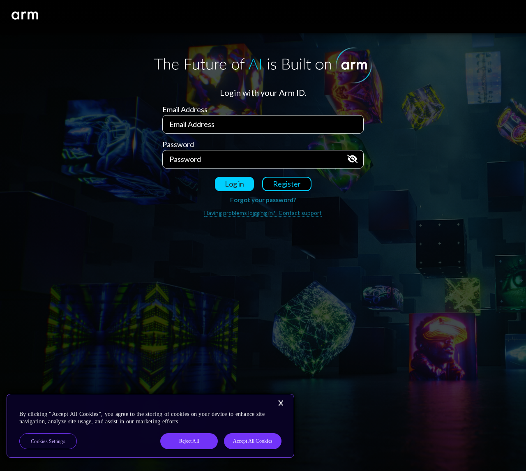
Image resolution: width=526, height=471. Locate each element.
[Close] (281, 403)
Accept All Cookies (252, 441)
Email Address (185, 109)
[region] (150, 426)
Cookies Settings (48, 441)
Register (287, 183)
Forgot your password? (263, 199)
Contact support (300, 212)
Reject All (189, 441)
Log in (234, 183)
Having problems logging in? (240, 212)
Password (178, 144)
